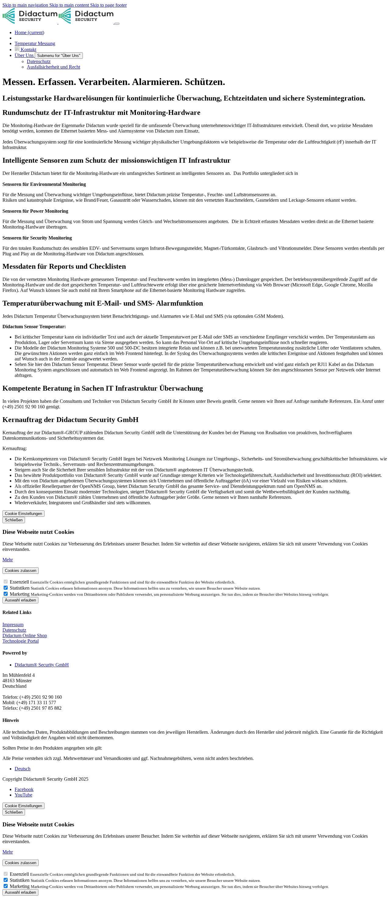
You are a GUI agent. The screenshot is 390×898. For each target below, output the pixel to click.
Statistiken (20, 588)
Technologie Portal (20, 641)
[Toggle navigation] (117, 24)
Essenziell (20, 581)
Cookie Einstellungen (23, 513)
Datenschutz (14, 630)
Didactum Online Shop (24, 635)
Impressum (12, 624)
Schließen (14, 520)
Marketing (20, 594)
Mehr (7, 559)
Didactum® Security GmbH (42, 664)
